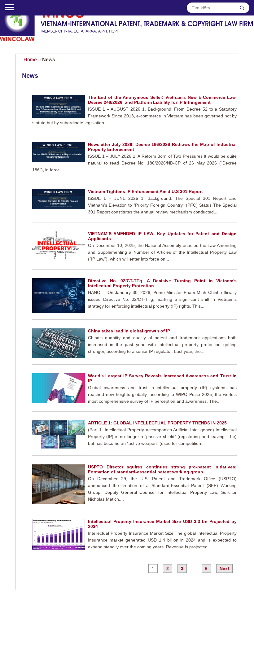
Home (30, 59)
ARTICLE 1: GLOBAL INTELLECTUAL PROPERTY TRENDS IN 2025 (157, 422)
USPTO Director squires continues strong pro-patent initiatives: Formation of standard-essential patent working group (162, 469)
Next (224, 568)
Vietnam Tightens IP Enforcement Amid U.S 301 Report (145, 191)
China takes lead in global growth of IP (129, 330)
